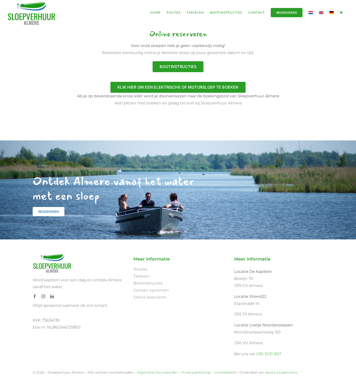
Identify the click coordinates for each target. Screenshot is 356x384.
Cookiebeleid (225, 372)
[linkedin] (52, 296)
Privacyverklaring (195, 372)
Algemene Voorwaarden (157, 372)
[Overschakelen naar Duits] (331, 12)
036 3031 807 (268, 354)
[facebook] (35, 296)
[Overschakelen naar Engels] (321, 12)
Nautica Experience (281, 372)
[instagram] (43, 296)
